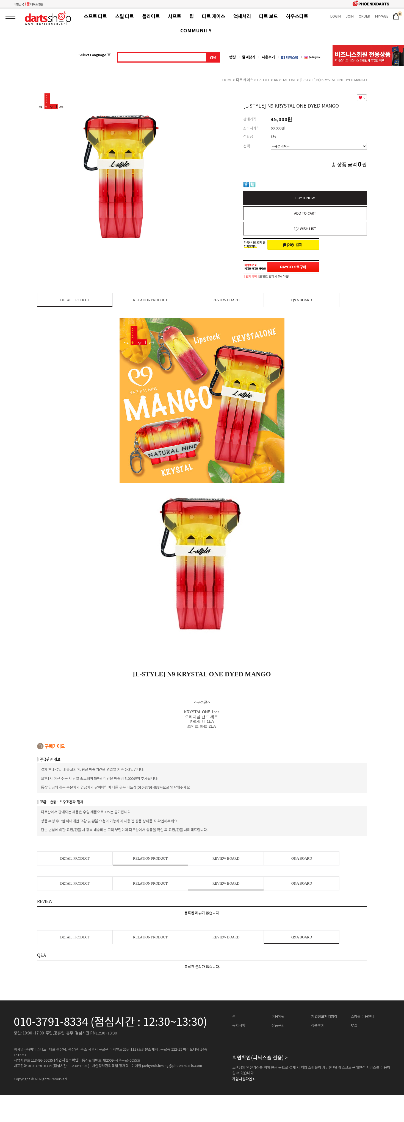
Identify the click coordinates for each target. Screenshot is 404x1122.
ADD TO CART (305, 213)
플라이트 (151, 16)
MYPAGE (381, 16)
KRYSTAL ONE (285, 79)
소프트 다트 (95, 16)
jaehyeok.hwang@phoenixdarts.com (172, 1065)
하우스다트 (297, 16)
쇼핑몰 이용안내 (363, 1016)
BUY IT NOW (305, 197)
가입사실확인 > (243, 1079)
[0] (396, 15)
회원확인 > (259, 1057)
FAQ (354, 1025)
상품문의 (278, 1025)
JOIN (350, 16)
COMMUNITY (195, 30)
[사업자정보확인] (66, 1060)
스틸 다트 (124, 16)
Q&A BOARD (301, 300)
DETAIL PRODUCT (75, 300)
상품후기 (317, 1025)
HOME (227, 79)
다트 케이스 (213, 16)
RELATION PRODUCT (150, 300)
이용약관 (278, 1016)
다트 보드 (268, 16)
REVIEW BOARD (225, 300)
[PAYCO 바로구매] (293, 267)
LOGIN (335, 16)
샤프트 (174, 16)
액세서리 (242, 16)
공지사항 (238, 1025)
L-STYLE (263, 79)
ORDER (364, 16)
